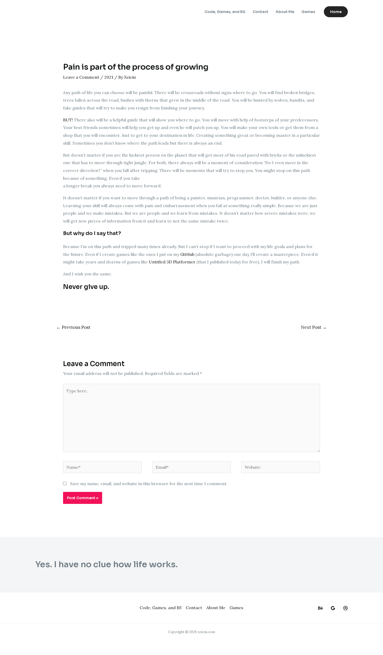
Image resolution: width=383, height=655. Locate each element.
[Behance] (320, 608)
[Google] (333, 608)
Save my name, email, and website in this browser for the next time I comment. (148, 483)
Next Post (314, 327)
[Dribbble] (345, 608)
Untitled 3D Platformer (172, 261)
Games (308, 11)
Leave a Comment (81, 77)
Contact (260, 11)
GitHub (187, 254)
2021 (108, 77)
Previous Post (73, 327)
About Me (285, 11)
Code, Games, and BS (225, 11)
